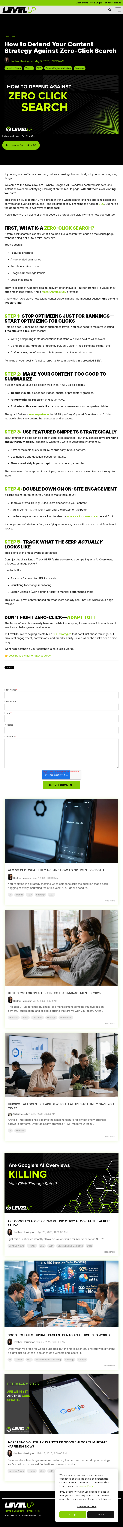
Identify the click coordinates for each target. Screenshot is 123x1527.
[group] (21, 145)
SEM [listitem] (51, 1246)
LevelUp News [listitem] (16, 1246)
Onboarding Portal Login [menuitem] (89, 2)
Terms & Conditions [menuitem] (14, 1510)
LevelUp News (13, 68)
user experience (39, 414)
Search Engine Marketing (58, 68)
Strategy (79, 68)
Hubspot (13, 1017)
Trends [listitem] (32, 1246)
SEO (39, 68)
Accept (72, 1514)
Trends (29, 68)
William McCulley (21, 1114)
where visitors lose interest (83, 516)
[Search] (109, 9)
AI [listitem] (10, 1359)
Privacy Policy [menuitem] (33, 1510)
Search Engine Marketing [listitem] (70, 1246)
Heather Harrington (21, 61)
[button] (7, 145)
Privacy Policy (86, 1486)
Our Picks (37, 1017)
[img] (28, 145)
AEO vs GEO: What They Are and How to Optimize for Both (56, 870)
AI (10, 894)
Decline (101, 1514)
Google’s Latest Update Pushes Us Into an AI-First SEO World (59, 1335)
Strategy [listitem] (69, 1359)
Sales (25, 1017)
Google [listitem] (82, 1359)
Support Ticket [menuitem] (113, 2)
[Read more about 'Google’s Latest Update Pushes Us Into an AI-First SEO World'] (61, 1294)
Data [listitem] (89, 1246)
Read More (109, 900)
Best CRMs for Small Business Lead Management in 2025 (54, 993)
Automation (66, 1017)
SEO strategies (62, 634)
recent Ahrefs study (54, 291)
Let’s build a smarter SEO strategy (30, 655)
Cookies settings (86, 1506)
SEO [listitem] (42, 1246)
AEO (51, 894)
